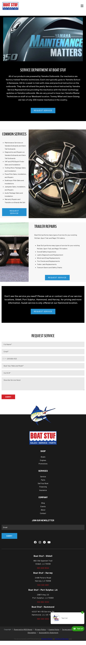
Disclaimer (32, 633)
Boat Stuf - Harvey (43, 573)
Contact (43, 513)
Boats (43, 457)
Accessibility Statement (48, 633)
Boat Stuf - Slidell (43, 556)
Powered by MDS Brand (23, 629)
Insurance (43, 490)
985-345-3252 (43, 619)
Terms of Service (62, 639)
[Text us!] (78, 629)
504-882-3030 (43, 602)
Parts (43, 480)
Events (43, 506)
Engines (43, 460)
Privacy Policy (40, 629)
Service (43, 476)
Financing (43, 487)
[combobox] (4, 358)
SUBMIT (8, 397)
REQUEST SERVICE (43, 110)
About (43, 510)
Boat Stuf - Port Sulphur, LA (43, 590)
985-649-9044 (43, 568)
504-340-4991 (43, 585)
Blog (43, 503)
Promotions (43, 464)
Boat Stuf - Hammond (43, 607)
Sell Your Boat (43, 483)
